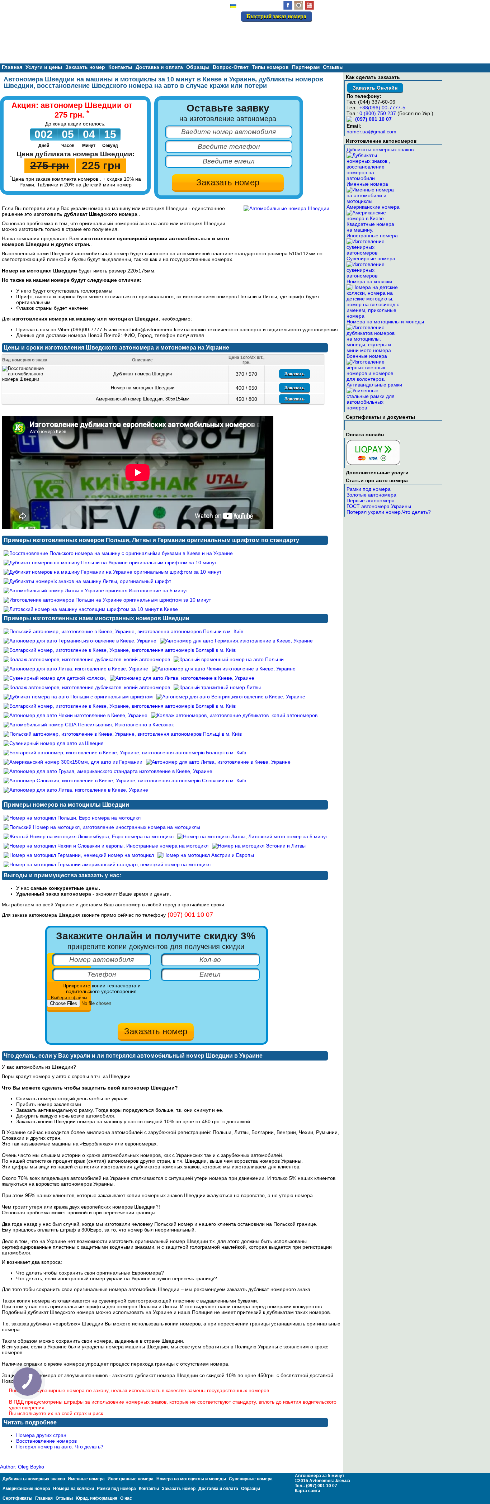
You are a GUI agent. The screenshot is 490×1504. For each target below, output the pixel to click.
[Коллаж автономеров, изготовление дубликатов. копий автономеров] (87, 659)
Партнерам (306, 67)
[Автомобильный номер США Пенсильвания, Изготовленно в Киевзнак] (88, 724)
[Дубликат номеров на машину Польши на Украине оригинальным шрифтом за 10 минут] (110, 562)
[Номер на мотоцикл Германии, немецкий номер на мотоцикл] (79, 855)
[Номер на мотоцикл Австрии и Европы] (206, 855)
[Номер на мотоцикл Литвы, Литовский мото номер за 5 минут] (252, 836)
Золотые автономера (371, 495)
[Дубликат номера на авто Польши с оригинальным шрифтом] (78, 696)
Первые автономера (371, 500)
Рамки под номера (369, 489)
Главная (12, 67)
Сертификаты (17, 1498)
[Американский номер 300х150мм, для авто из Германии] (73, 762)
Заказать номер (85, 67)
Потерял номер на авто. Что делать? (59, 1447)
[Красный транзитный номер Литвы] (217, 687)
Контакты (120, 67)
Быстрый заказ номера (276, 16)
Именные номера (367, 184)
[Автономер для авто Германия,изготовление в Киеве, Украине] (80, 641)
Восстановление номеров (46, 1441)
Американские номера (373, 207)
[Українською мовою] (233, 7)
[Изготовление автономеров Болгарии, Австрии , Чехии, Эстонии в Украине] (286, 208)
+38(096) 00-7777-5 (382, 107)
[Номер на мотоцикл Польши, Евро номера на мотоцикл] (72, 818)
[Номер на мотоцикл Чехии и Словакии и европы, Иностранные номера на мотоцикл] (106, 846)
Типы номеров (270, 67)
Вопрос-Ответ (231, 67)
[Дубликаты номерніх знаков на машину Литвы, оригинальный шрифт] (87, 581)
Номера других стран (41, 1435)
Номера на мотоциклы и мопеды (385, 321)
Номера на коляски (369, 281)
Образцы (197, 67)
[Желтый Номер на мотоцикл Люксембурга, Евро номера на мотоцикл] (88, 836)
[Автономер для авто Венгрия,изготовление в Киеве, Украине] (231, 696)
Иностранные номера (372, 235)
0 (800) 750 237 (377, 113)
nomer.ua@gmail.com (371, 131)
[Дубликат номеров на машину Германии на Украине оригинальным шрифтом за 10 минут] (112, 572)
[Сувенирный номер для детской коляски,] (55, 678)
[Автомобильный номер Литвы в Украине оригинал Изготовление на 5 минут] (96, 590)
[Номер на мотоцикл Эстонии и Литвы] (258, 846)
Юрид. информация (96, 1498)
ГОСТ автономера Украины (379, 506)
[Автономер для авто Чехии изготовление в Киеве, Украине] (223, 669)
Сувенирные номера (371, 258)
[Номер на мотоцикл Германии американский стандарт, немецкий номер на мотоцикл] (107, 864)
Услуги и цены (43, 67)
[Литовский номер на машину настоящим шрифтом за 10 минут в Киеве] (91, 609)
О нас (126, 1498)
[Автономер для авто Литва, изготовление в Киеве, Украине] (76, 669)
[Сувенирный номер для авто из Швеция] (53, 743)
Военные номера (367, 356)
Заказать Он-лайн (375, 88)
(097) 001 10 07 (287, 32)
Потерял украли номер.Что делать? (389, 512)
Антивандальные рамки (374, 385)
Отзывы (333, 67)
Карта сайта (307, 1490)
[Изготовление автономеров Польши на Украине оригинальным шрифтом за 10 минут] (107, 600)
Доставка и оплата (159, 67)
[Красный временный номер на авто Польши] (229, 659)
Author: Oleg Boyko (22, 1467)
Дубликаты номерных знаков (380, 149)
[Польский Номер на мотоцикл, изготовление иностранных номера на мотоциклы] (102, 827)
